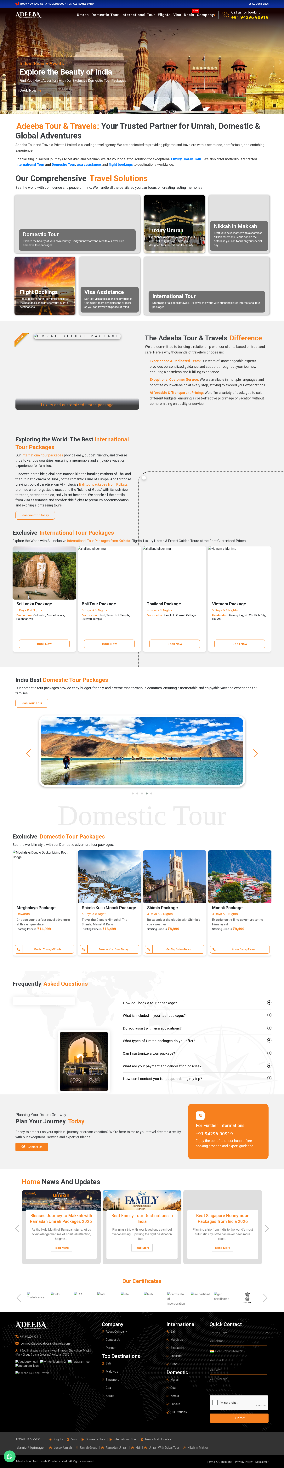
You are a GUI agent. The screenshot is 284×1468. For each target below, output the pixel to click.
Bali (108, 1363)
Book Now (44, 644)
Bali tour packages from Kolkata (103, 484)
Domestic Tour (105, 15)
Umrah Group (88, 1447)
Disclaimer (262, 1462)
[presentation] (5, 62)
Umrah (83, 15)
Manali (174, 1379)
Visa (177, 15)
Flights (58, 1439)
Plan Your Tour (31, 703)
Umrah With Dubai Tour (164, 1447)
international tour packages (42, 455)
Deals (190, 14)
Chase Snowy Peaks (48, 949)
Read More (61, 1248)
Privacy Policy (244, 1462)
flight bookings (121, 164)
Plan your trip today (35, 515)
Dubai (174, 1364)
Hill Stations (178, 1412)
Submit (239, 1418)
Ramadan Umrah (116, 1447)
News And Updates (158, 1439)
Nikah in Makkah (198, 1447)
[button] (132, 793)
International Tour (138, 15)
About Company (116, 1331)
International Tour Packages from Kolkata (98, 541)
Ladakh (175, 1404)
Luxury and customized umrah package (77, 404)
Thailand (176, 1356)
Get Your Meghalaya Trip (178, 949)
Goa (108, 1388)
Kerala (110, 1396)
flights (164, 15)
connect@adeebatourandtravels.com (45, 1343)
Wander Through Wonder (243, 949)
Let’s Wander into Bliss (113, 949)
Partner (111, 1348)
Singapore (112, 1379)
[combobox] (216, 1351)
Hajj (138, 1447)
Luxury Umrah (63, 1447)
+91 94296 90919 (250, 17)
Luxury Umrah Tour (186, 159)
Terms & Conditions (219, 1462)
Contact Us (113, 1339)
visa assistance (89, 164)
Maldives (112, 1371)
